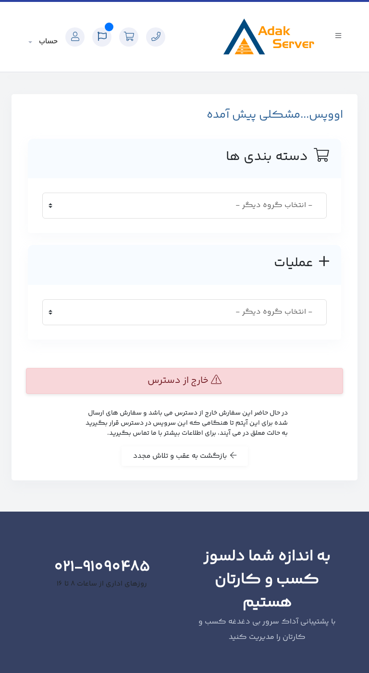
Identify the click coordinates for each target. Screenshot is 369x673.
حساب (47, 41)
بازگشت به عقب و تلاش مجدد (181, 456)
